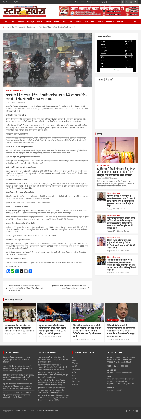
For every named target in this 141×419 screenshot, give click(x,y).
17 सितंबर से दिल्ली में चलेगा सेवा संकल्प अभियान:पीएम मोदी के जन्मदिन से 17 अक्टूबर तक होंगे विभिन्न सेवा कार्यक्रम (116, 172)
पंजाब (82, 2)
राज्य (38, 21)
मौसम (117, 70)
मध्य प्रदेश (95, 2)
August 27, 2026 (113, 231)
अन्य (99, 21)
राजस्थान (110, 2)
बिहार (88, 2)
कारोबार (56, 21)
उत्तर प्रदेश (69, 2)
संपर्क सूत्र (120, 21)
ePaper (109, 21)
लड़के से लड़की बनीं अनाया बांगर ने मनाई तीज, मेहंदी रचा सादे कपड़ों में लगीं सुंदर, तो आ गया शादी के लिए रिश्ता (53, 359)
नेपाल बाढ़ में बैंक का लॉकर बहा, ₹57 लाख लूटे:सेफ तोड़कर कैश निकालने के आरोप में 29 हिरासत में (19, 328)
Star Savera (21, 103)
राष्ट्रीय (12, 21)
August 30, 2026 (103, 178)
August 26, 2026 (113, 273)
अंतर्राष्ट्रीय (21, 21)
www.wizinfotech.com (50, 410)
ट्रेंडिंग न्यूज (30, 21)
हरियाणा (117, 2)
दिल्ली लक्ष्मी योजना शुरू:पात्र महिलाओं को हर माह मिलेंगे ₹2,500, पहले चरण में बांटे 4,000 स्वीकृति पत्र (121, 244)
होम (6, 21)
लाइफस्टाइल (76, 369)
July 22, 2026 (10, 103)
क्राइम (65, 21)
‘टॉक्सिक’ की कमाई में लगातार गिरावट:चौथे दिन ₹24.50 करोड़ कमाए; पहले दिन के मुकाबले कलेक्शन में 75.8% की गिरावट (17, 394)
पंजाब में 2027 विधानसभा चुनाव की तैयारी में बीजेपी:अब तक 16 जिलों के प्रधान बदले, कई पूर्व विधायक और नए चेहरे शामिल (53, 374)
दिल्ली (76, 2)
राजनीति (48, 21)
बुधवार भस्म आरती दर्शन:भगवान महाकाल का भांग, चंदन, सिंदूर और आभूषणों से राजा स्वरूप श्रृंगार (69, 287)
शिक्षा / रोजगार (89, 21)
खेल (71, 21)
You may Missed (14, 299)
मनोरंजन (78, 21)
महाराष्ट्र (103, 2)
